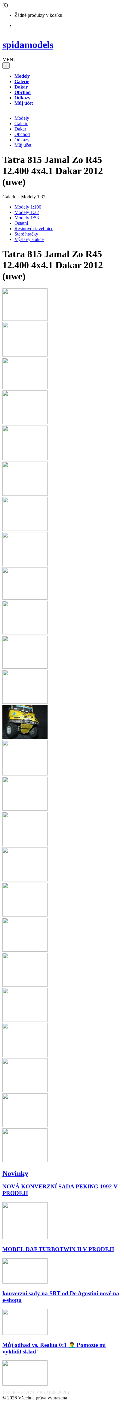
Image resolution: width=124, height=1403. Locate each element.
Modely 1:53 (26, 217)
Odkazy (21, 139)
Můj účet (22, 145)
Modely (21, 118)
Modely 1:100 (27, 206)
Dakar (20, 128)
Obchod (22, 134)
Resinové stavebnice (33, 228)
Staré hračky (26, 233)
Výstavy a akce (29, 239)
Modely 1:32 (26, 212)
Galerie (21, 123)
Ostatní (21, 223)
